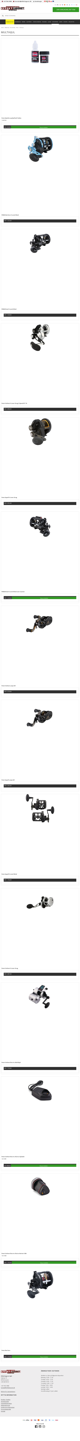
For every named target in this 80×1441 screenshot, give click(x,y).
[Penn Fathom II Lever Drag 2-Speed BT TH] (40, 362)
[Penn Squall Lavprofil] (40, 739)
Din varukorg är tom (66, 9)
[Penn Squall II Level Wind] (40, 833)
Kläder (49, 21)
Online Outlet (10, 21)
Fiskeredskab (18, 21)
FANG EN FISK (71, 21)
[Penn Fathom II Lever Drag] (40, 927)
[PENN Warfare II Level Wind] (40, 174)
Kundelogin (38, 1)
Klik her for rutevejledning (8, 1391)
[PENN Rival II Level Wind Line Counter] (40, 550)
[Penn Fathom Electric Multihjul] (40, 1021)
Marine (23, 21)
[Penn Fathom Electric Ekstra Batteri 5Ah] (40, 1212)
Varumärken (55, 21)
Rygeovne (44, 21)
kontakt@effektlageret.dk (23, 1)
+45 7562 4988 (7, 1)
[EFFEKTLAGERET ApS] (12, 8)
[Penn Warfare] (40, 1309)
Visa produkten (44, 127)
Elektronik (29, 21)
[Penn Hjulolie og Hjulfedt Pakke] (40, 77)
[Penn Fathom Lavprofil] (40, 644)
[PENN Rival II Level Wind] (40, 268)
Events (60, 21)
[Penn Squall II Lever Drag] (40, 456)
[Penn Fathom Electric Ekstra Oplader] (40, 1115)
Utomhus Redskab (37, 21)
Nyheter (65, 21)
